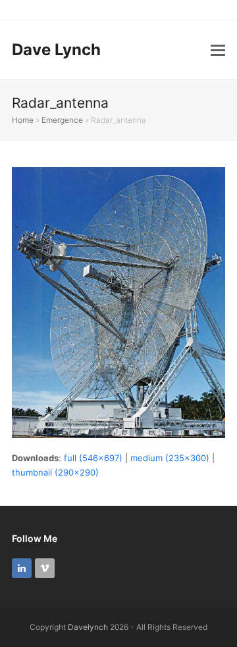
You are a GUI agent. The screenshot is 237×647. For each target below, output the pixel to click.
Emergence (62, 120)
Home (23, 120)
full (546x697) (93, 458)
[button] (218, 50)
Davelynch (88, 627)
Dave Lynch (56, 49)
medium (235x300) (169, 458)
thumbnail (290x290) (55, 472)
